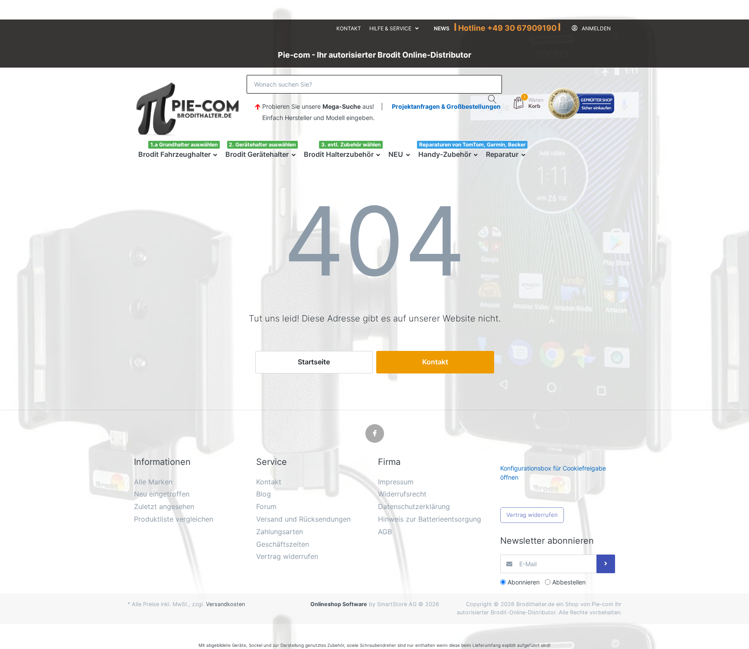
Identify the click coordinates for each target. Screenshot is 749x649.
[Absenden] (605, 564)
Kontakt (348, 28)
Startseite (314, 361)
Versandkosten (225, 604)
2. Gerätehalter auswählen (262, 144)
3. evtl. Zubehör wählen (351, 144)
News (441, 28)
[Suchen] (492, 99)
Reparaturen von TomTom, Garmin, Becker (472, 144)
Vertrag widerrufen (532, 514)
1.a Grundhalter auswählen (184, 144)
